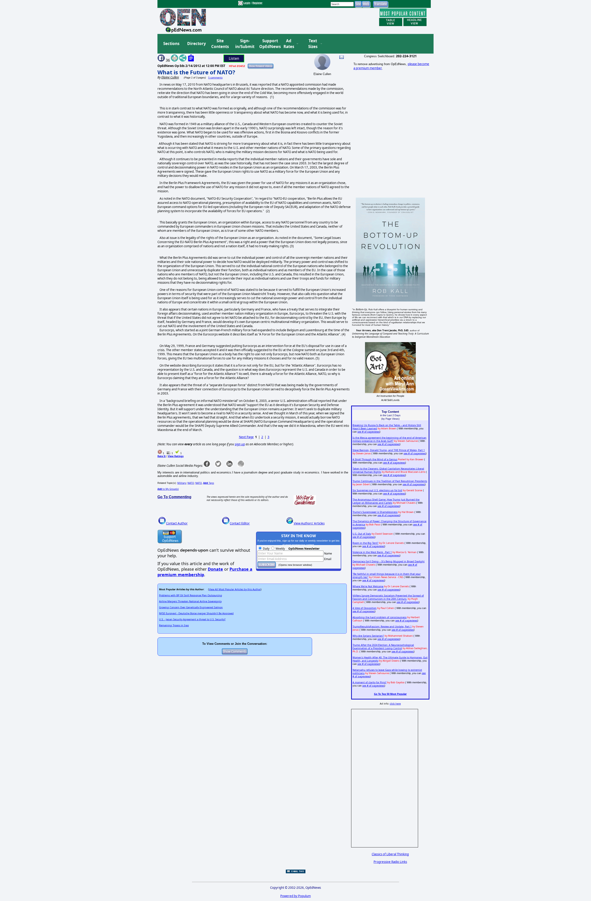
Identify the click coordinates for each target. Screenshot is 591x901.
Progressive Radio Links (390, 862)
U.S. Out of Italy (362, 533)
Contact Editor (240, 523)
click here (395, 703)
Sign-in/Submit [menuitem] (244, 43)
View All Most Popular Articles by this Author (235, 589)
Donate (215, 569)
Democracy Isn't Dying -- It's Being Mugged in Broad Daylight (389, 561)
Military (181, 483)
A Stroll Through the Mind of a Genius (375, 459)
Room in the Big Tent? (365, 543)
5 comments (215, 77)
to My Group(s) (168, 489)
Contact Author (177, 523)
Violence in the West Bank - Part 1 (372, 552)
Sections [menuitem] (171, 43)
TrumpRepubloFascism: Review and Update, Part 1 (382, 626)
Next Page (246, 437)
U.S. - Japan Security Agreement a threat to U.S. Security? (192, 619)
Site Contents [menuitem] (220, 43)
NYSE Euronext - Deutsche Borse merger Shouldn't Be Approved (196, 613)
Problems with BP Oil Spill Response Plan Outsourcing (190, 595)
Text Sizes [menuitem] (312, 43)
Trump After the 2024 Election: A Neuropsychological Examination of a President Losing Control (383, 646)
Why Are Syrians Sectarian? (368, 635)
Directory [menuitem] (196, 43)
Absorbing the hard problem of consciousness (380, 617)
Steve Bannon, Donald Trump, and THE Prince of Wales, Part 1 (389, 450)
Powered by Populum (295, 896)
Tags (208, 483)
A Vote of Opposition (365, 608)
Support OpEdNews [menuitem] (268, 43)
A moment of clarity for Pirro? (369, 682)
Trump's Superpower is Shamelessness (375, 512)
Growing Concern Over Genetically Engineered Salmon (191, 607)
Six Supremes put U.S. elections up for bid (377, 490)
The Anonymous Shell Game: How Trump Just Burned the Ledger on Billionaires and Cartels (386, 501)
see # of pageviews (368, 431)
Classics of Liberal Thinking (390, 854)
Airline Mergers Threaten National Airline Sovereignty (190, 601)
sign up (240, 444)
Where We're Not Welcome (368, 586)
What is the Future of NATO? (196, 72)
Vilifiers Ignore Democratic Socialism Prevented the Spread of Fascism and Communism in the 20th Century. (388, 597)
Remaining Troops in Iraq (174, 625)
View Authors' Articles (309, 523)
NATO (190, 483)
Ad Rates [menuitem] (288, 43)
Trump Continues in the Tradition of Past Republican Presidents (390, 481)
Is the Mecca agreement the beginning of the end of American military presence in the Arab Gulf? (389, 439)
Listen (234, 58)
